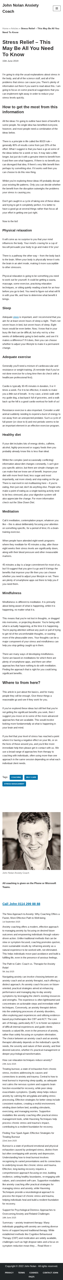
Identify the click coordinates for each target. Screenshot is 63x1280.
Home (5, 28)
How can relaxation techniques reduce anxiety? (27, 1060)
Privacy (9, 1273)
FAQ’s (31, 1277)
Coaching (16, 777)
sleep (16, 317)
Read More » (44, 1245)
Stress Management (14, 784)
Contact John (50, 1273)
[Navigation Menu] (57, 8)
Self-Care (31, 777)
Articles (14, 28)
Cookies (33, 1273)
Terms (21, 1273)
